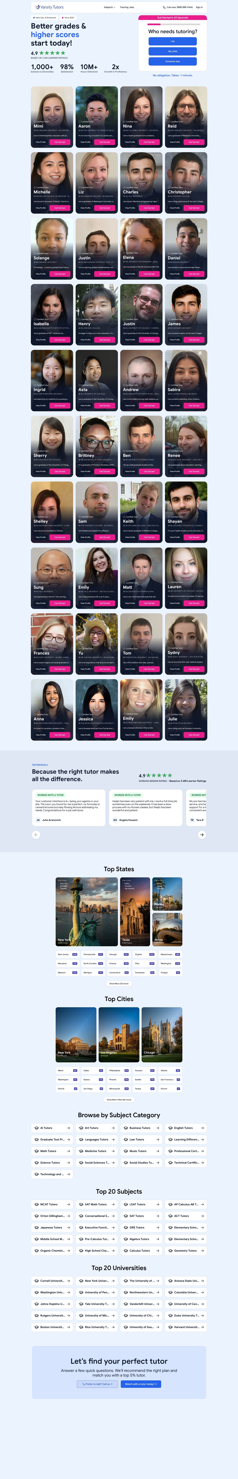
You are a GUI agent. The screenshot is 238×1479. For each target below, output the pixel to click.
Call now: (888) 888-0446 (180, 7)
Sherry (40, 455)
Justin (84, 258)
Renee (174, 455)
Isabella (41, 324)
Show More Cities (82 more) (119, 1099)
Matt (127, 587)
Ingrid (39, 390)
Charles (130, 192)
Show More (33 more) (119, 983)
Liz (81, 192)
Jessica (85, 719)
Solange (41, 258)
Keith (128, 521)
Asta (82, 390)
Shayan (175, 521)
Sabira (174, 390)
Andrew (131, 390)
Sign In (199, 7)
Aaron (84, 126)
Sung (39, 587)
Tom (127, 653)
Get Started (60, 142)
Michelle (42, 192)
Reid (172, 126)
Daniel (174, 258)
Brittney (86, 455)
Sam (82, 521)
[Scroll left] (36, 835)
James (174, 324)
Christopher (180, 192)
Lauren (174, 587)
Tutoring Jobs (127, 7)
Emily (83, 587)
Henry (84, 324)
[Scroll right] (202, 835)
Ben (127, 455)
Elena (128, 257)
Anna (39, 719)
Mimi (38, 126)
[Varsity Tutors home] (49, 7)
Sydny (174, 653)
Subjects (108, 7)
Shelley (41, 521)
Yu (80, 653)
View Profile (41, 142)
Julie (172, 719)
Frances (41, 653)
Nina (127, 126)
